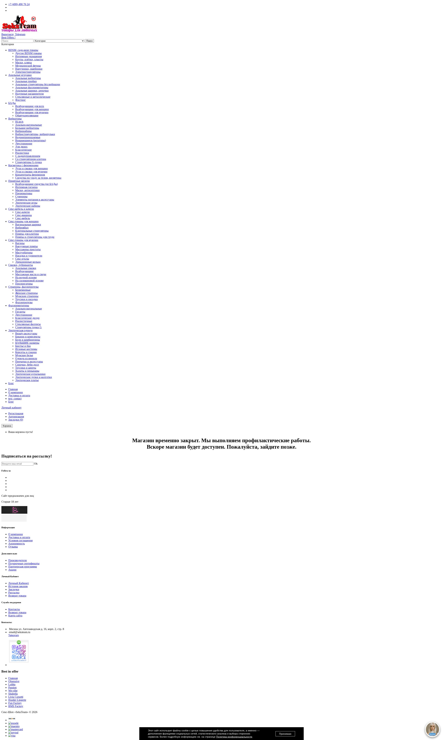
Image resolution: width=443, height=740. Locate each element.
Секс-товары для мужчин (23, 240)
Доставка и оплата (19, 395)
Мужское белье (24, 355)
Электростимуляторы (27, 71)
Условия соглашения (20, 540)
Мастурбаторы (24, 252)
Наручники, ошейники (28, 68)
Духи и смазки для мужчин (31, 171)
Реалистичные (23, 321)
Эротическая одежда (20, 330)
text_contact (14, 398)
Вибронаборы (23, 131)
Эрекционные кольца (27, 261)
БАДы (12, 103)
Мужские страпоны (26, 296)
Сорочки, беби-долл (27, 364)
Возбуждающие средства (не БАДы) (36, 184)
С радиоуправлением (27, 156)
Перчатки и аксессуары (29, 361)
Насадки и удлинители (28, 255)
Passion (12, 687)
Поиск (89, 41)
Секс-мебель (22, 218)
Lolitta (11, 684)
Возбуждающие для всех (29, 106)
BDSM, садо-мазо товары (23, 50)
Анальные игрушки (20, 75)
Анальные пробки (26, 81)
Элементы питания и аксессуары (34, 199)
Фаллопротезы (24, 302)
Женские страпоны (26, 293)
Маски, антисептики (27, 190)
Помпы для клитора (27, 233)
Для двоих (21, 146)
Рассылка (13, 592)
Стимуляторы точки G (28, 327)
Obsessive (13, 681)
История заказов (18, 586)
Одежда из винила (26, 358)
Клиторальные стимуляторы (32, 230)
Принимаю (285, 733)
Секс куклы (22, 258)
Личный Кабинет (18, 583)
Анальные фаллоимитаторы (31, 87)
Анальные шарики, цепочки (32, 90)
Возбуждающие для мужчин (31, 112)
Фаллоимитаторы (18, 305)
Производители (17, 560)
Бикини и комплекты (27, 336)
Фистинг (20, 99)
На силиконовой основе (29, 280)
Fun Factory (15, 703)
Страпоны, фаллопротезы (23, 286)
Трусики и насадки (26, 299)
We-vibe (12, 690)
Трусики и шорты (25, 367)
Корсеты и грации (26, 352)
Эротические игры (26, 202)
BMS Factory (15, 706)
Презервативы (23, 193)
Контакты (14, 609)
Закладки (13, 589)
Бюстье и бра (23, 345)
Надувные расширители (29, 93)
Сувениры (21, 196)
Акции (12, 569)
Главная (13, 389)
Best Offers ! (8, 37)
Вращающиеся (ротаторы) (30, 140)
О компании (15, 392)
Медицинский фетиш (28, 65)
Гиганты (20, 311)
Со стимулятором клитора (30, 159)
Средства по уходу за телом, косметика (38, 177)
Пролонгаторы (24, 283)
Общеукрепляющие (26, 115)
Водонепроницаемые (27, 137)
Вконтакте (7, 34)
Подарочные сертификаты (23, 563)
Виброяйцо (22, 227)
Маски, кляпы (23, 62)
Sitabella (13, 693)
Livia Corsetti (15, 696)
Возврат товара (17, 595)
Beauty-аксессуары (26, 333)
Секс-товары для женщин (23, 221)
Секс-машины (23, 215)
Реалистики (22, 152)
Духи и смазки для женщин (31, 168)
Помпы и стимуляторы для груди (34, 236)
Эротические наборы (27, 205)
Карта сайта (15, 615)
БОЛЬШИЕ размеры (27, 342)
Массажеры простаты (28, 249)
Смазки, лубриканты (20, 265)
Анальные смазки (25, 268)
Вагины (20, 243)
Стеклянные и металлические (32, 96)
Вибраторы (15, 118)
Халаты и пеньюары (27, 370)
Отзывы (13, 546)
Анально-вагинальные (28, 124)
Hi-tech (19, 121)
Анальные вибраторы (28, 78)
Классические (23, 149)
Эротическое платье (27, 380)
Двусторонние (23, 143)
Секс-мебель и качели (21, 208)
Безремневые (23, 289)
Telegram (19, 34)
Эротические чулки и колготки (33, 377)
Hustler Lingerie (17, 699)
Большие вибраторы (27, 127)
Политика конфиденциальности (234, 736)
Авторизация (16, 416)
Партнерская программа (22, 566)
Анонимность (16, 543)
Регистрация (15, 413)
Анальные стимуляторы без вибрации (37, 84)
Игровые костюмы (26, 349)
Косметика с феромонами (23, 165)
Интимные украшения (28, 56)
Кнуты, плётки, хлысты (29, 59)
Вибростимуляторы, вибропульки (35, 134)
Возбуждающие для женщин (32, 109)
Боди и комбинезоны (27, 339)
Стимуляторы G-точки (28, 162)
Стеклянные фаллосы (28, 324)
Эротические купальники (30, 374)
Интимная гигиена (26, 187)
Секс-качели (22, 212)
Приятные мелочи (19, 180)
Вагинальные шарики (28, 224)
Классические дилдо (27, 317)
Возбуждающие (24, 271)
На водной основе (26, 277)
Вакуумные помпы (26, 246)
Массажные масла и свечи (30, 274)
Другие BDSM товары (28, 53)
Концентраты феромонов (30, 174)
